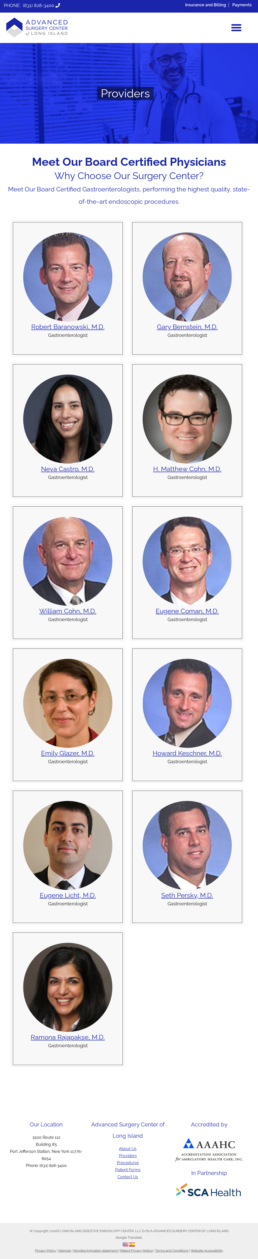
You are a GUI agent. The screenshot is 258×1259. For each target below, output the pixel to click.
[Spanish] (132, 1244)
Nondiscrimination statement (95, 1250)
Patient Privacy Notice (136, 1250)
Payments (242, 5)
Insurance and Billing (205, 5)
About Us (128, 1148)
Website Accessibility (207, 1250)
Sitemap (64, 1250)
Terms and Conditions (171, 1250)
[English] (125, 1244)
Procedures (128, 1162)
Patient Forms (128, 1169)
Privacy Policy (45, 1250)
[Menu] (236, 27)
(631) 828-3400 (38, 5)
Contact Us (127, 1176)
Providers (128, 1155)
